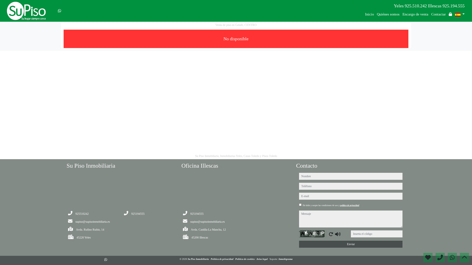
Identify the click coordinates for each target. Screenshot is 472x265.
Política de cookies (245, 259)
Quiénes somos (388, 14)
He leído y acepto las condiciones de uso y (331, 205)
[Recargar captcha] (331, 234)
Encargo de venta (415, 14)
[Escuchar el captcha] (338, 234)
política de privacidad (349, 205)
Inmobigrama (286, 259)
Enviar (351, 244)
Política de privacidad (222, 259)
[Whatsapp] (59, 11)
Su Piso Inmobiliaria (198, 259)
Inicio (369, 14)
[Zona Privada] (450, 14)
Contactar (438, 14)
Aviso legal (262, 259)
